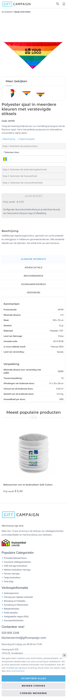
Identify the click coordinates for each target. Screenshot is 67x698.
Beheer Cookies (33, 685)
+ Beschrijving (8, 139)
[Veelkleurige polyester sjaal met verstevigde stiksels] (33, 44)
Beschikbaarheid (33, 276)
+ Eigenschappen (26, 139)
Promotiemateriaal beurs (15, 558)
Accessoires (7, 12)
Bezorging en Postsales (14, 601)
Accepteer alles (33, 678)
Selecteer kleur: (11, 152)
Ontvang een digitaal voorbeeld (18, 597)
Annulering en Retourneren (16, 604)
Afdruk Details (33, 267)
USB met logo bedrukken (15, 565)
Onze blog (8, 581)
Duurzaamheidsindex (33, 284)
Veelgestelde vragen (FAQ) (16, 616)
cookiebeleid (17, 671)
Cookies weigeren (33, 693)
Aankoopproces (11, 593)
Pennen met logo (12, 573)
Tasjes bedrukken (12, 577)
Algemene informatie (33, 259)
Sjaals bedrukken (22, 12)
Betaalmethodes (11, 608)
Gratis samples (11, 612)
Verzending (33, 292)
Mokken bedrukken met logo (17, 569)
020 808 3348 (10, 632)
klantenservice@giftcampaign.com (24, 637)
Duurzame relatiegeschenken (17, 562)
